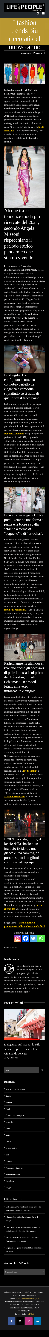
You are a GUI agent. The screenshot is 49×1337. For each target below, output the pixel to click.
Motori (8, 1135)
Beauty (8, 1096)
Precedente (25, 53)
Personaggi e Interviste (14, 1168)
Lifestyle (9, 1122)
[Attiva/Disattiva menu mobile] (43, 13)
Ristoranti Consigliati (16, 1115)
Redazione (11, 959)
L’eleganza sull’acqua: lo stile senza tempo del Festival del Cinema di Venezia (22, 1049)
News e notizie (11, 1148)
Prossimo (37, 53)
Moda (14, 947)
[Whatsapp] (41, 938)
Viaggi (8, 1187)
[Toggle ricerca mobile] (38, 13)
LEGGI (31, 1313)
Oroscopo (9, 1161)
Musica (8, 1141)
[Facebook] (25, 938)
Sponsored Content (13, 1174)
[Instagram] (17, 938)
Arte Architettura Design (15, 1089)
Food (8, 1109)
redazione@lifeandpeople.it (27, 1298)
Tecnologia (10, 1181)
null (7, 1154)
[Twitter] (33, 938)
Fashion (7, 947)
